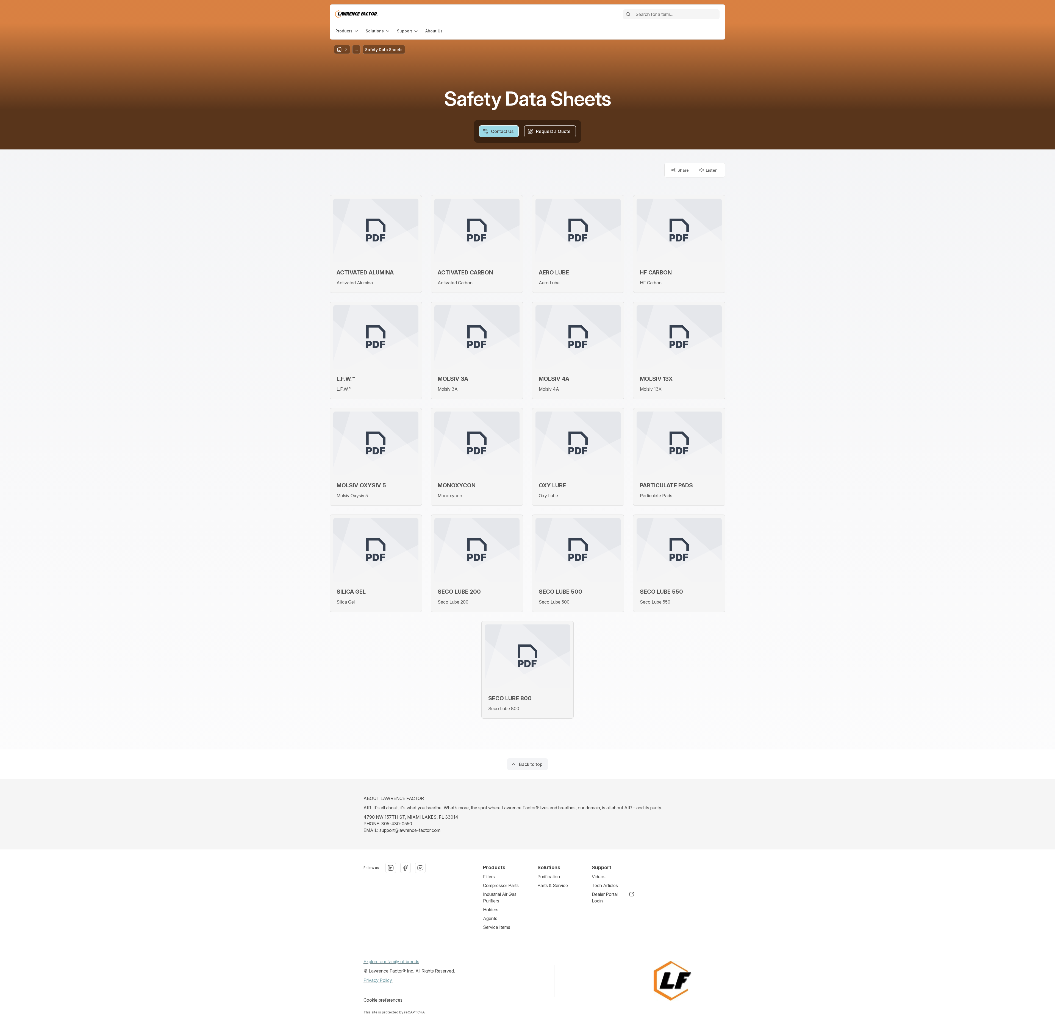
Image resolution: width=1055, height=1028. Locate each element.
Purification (548, 876)
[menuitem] (347, 31)
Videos (599, 876)
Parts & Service (552, 885)
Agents (490, 918)
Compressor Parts (501, 885)
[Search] (628, 14)
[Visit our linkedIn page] (390, 868)
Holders (490, 909)
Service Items (496, 927)
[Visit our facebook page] (405, 868)
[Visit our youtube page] (420, 868)
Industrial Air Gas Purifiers (500, 897)
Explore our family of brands (391, 961)
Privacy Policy (378, 980)
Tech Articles (605, 885)
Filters (489, 876)
